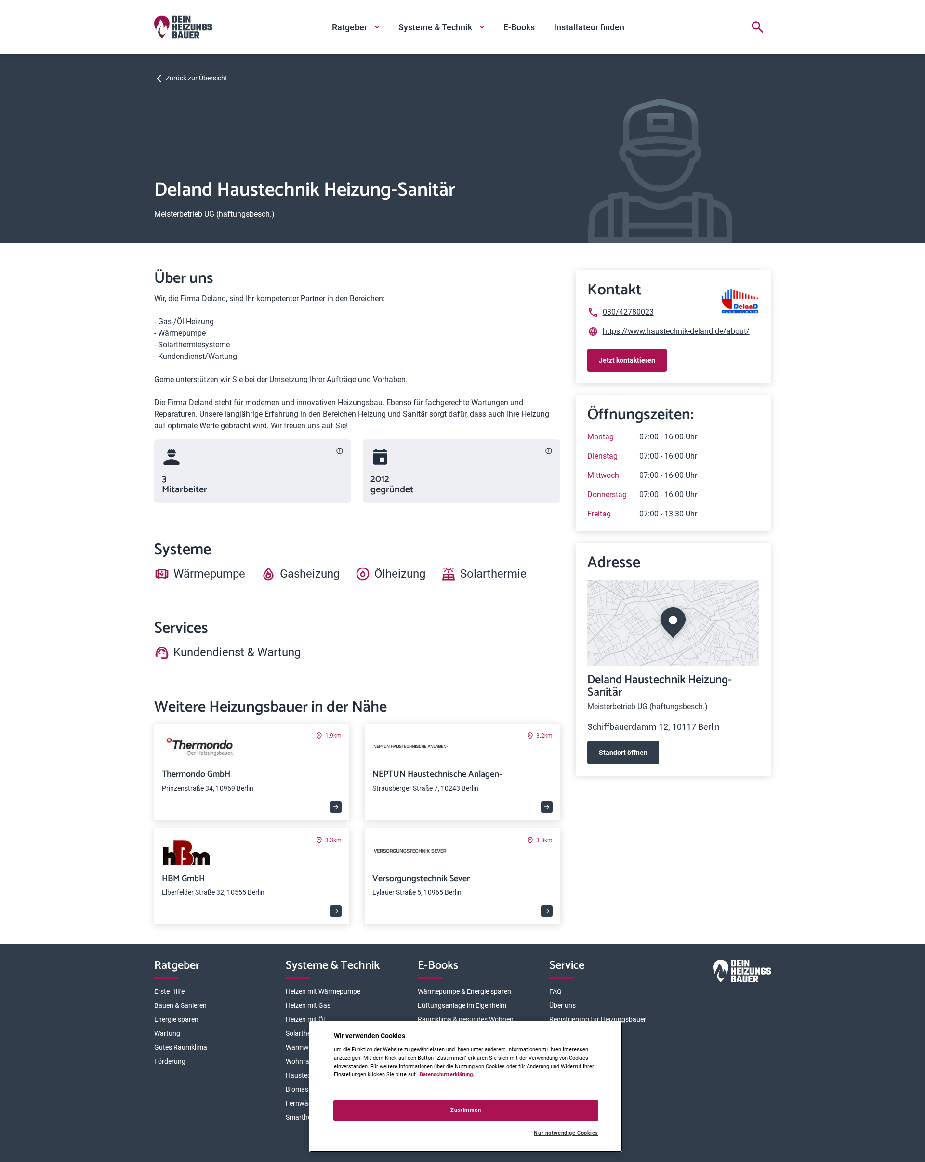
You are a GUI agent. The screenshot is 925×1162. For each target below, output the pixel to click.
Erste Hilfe (169, 991)
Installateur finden (589, 27)
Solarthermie (305, 1033)
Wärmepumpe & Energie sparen (464, 991)
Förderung (169, 1061)
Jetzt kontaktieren (627, 360)
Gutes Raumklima (180, 1047)
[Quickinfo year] (549, 451)
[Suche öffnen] (757, 26)
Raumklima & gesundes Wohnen (466, 1019)
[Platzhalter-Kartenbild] (673, 623)
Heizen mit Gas (308, 1005)
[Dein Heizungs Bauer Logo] (742, 973)
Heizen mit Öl (305, 1019)
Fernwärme (303, 1103)
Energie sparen (176, 1019)
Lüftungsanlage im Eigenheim (462, 1005)
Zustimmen (465, 1110)
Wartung (167, 1033)
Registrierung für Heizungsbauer (597, 1019)
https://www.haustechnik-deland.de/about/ (676, 331)
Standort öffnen (623, 752)
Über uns (562, 1005)
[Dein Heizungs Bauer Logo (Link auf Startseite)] (183, 27)
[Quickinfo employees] (339, 451)
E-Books (519, 27)
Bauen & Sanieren (180, 1005)
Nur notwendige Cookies (566, 1133)
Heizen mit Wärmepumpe (323, 991)
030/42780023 (628, 312)
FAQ (555, 991)
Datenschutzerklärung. (447, 1074)
